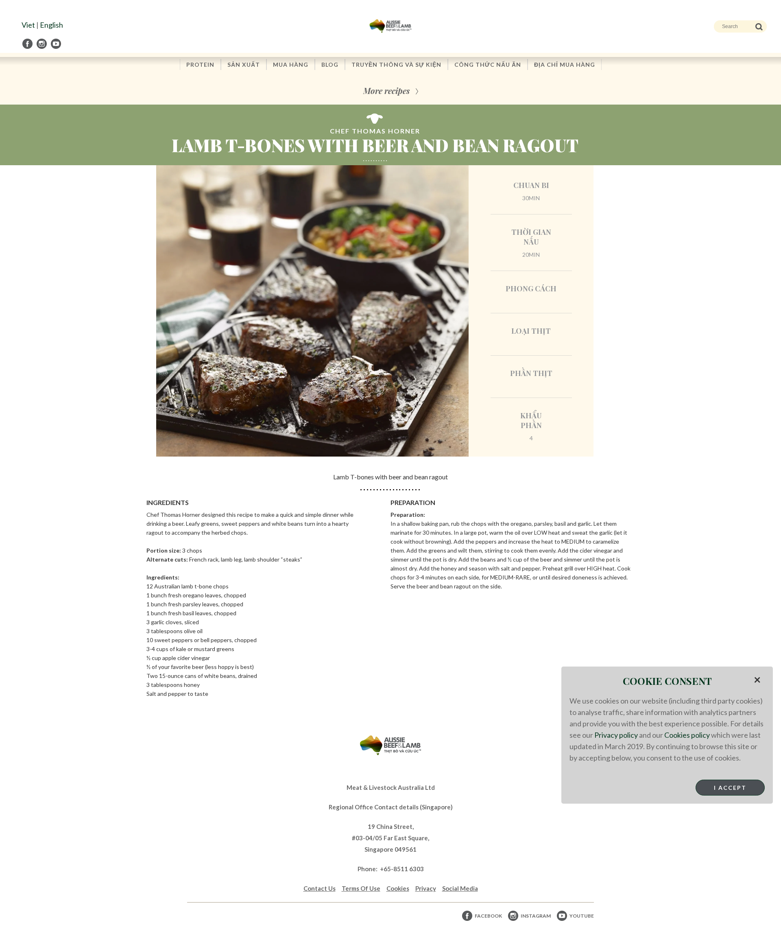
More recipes (386, 90)
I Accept (730, 787)
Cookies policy (687, 734)
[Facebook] (28, 44)
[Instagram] (42, 44)
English (51, 24)
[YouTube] (56, 44)
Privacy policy (616, 734)
